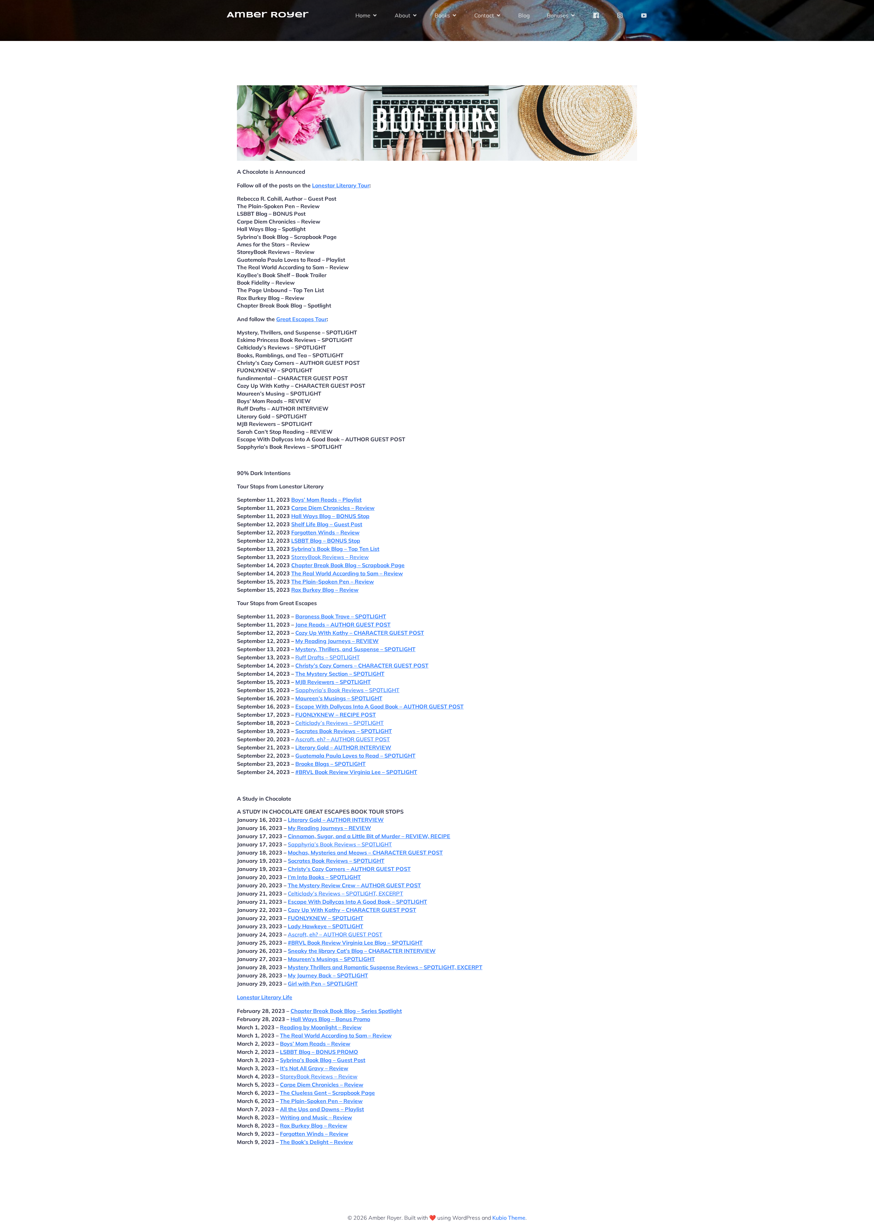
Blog (524, 15)
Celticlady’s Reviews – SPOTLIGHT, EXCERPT (345, 893)
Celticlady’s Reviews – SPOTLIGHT (339, 722)
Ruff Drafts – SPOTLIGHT (327, 657)
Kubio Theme (508, 1217)
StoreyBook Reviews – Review (330, 557)
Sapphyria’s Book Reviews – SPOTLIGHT (347, 690)
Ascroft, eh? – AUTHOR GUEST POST (342, 739)
